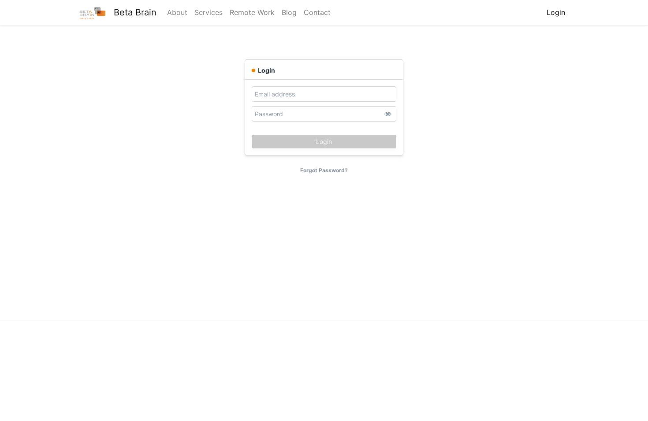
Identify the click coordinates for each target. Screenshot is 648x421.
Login (556, 12)
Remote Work (252, 12)
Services (208, 12)
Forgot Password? (324, 170)
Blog (289, 12)
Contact (317, 12)
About (177, 12)
